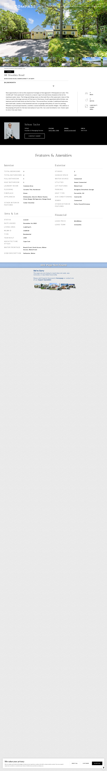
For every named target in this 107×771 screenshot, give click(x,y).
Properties (42, 6)
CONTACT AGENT (35, 136)
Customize (86, 763)
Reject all (74, 763)
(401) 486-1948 (54, 130)
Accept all (97, 763)
